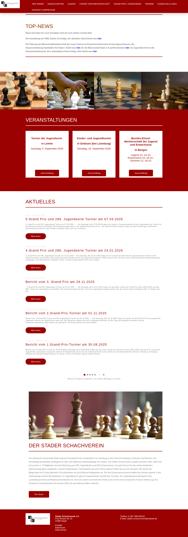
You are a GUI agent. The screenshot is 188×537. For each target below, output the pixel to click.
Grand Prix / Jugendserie (127, 4)
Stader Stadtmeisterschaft (94, 4)
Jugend (72, 4)
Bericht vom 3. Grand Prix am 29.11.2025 (60, 282)
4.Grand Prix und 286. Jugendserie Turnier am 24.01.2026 (74, 250)
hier (78, 48)
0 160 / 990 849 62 (136, 516)
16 (103, 374)
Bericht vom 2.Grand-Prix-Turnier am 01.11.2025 (66, 313)
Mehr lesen (35, 236)
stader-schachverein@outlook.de (142, 519)
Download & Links (167, 4)
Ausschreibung (47, 173)
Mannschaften (56, 4)
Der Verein (38, 4)
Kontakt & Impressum (43, 10)
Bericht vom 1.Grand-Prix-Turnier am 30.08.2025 (66, 344)
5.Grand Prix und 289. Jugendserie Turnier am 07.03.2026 (74, 219)
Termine (149, 4)
